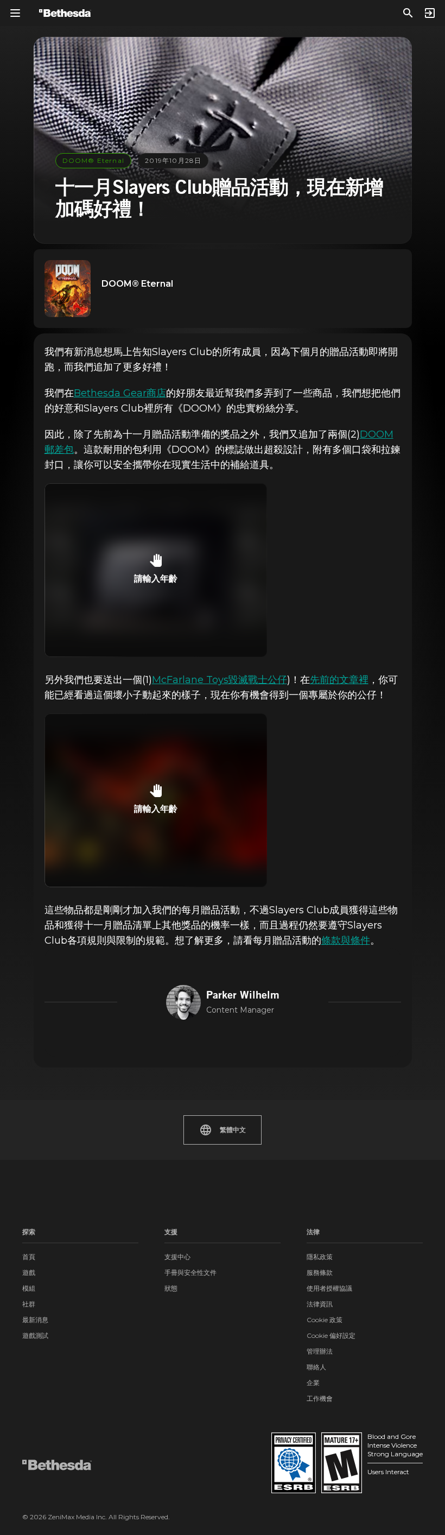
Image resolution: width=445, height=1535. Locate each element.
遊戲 (28, 1272)
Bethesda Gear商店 (120, 393)
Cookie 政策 (324, 1320)
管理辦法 (320, 1351)
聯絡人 (316, 1367)
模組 (28, 1288)
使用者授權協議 (329, 1288)
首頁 (28, 1257)
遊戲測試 (35, 1335)
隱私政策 (320, 1257)
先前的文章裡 (339, 680)
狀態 (170, 1288)
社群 (28, 1304)
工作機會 (320, 1398)
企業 (313, 1383)
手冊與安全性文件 (190, 1272)
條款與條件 (345, 940)
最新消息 (35, 1320)
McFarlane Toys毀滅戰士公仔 (219, 680)
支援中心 (177, 1257)
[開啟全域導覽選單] (15, 13)
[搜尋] (408, 13)
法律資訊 (320, 1304)
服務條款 (320, 1272)
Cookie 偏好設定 (331, 1335)
